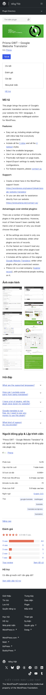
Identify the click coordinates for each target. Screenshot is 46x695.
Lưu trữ (5, 604)
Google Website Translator (18, 260)
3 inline (22, 143)
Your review (7, 562)
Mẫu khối (28, 609)
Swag (28, 630)
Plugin (27, 604)
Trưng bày (29, 596)
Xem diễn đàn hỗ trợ (11, 581)
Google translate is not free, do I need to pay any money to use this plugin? (14, 413)
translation (39, 514)
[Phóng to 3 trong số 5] (19, 340)
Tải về (6, 57)
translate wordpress (35, 509)
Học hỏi (6, 617)
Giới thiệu (6, 596)
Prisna (9, 50)
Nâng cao (6, 521)
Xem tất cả (39, 562)
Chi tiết (8, 66)
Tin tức (5, 600)
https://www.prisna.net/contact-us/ (22, 203)
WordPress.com (10, 637)
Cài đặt (8, 78)
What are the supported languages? (18, 385)
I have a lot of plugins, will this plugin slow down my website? (16, 402)
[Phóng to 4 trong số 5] (40, 290)
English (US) (39, 494)
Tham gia (28, 617)
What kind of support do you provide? (12, 423)
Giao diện (28, 600)
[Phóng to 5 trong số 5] (40, 305)
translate (39, 504)
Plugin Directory (8, 11)
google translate (26, 499)
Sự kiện (27, 621)
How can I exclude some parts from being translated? (15, 393)
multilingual (38, 499)
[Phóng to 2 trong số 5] (19, 315)
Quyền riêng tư (9, 609)
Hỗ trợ (8, 91)
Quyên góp (30, 625)
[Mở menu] (42, 3)
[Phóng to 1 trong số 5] (19, 290)
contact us (36, 169)
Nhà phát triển (11, 85)
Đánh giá (9, 72)
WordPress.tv (9, 630)
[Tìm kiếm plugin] (28, 19)
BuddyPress (9, 650)
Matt (5, 642)
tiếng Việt (12, 661)
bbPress (7, 646)
